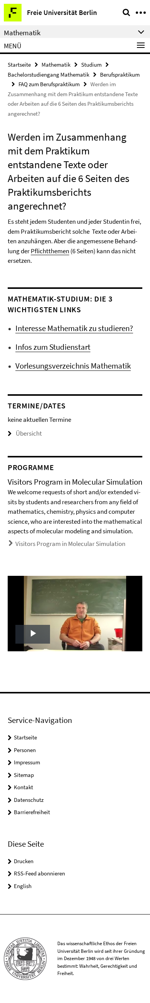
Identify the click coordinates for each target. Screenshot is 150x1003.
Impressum (27, 762)
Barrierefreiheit (32, 812)
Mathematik (56, 64)
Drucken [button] (23, 861)
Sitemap (24, 774)
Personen (25, 750)
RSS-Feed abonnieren (39, 873)
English (23, 886)
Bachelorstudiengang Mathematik (48, 74)
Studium (91, 64)
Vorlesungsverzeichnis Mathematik (73, 366)
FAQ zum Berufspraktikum (49, 84)
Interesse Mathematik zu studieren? (74, 328)
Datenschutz (28, 799)
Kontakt (23, 787)
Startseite (19, 64)
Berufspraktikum (120, 74)
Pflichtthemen (50, 251)
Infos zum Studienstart (52, 347)
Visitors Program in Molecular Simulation (70, 543)
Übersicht (29, 433)
